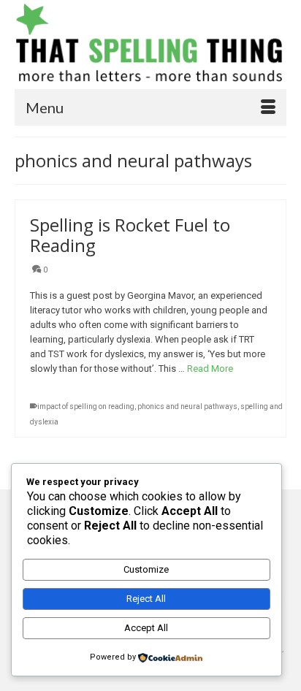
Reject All (146, 598)
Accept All (146, 627)
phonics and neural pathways (187, 406)
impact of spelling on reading (85, 406)
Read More (210, 368)
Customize (146, 569)
